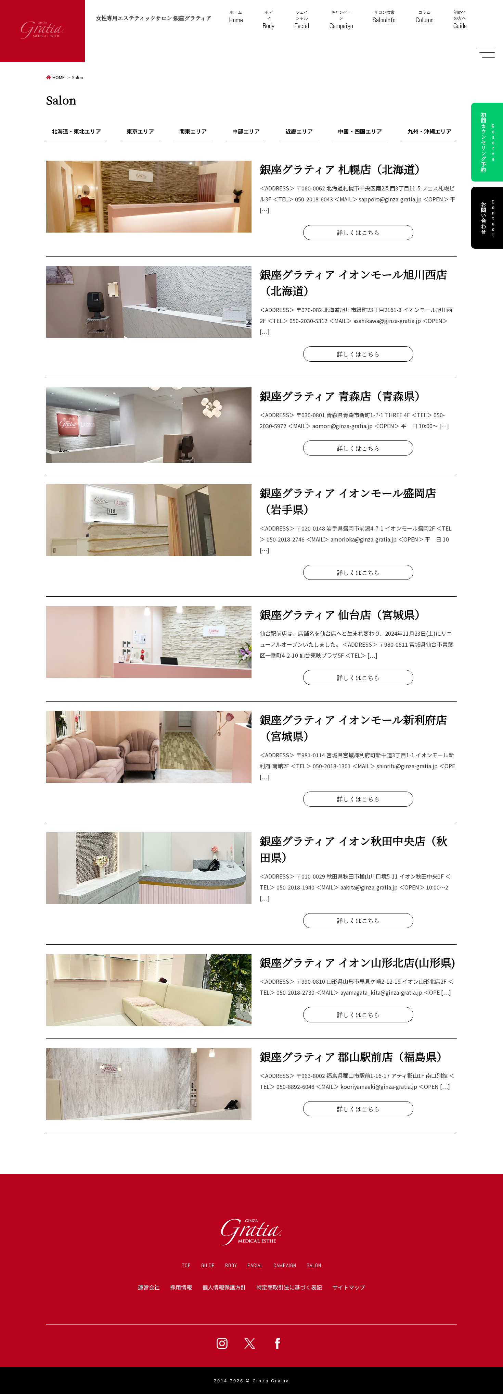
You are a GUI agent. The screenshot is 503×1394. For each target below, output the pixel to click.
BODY (231, 1265)
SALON (314, 1265)
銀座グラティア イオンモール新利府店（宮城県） (353, 727)
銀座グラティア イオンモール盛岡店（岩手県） (348, 501)
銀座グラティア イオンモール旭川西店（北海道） (353, 282)
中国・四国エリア (360, 131)
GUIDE (208, 1265)
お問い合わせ (487, 218)
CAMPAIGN (284, 1265)
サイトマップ (348, 1287)
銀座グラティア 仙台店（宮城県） (343, 614)
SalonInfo (384, 17)
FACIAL (255, 1265)
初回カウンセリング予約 (487, 142)
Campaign (341, 20)
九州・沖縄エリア (429, 131)
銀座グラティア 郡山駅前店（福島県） (354, 1056)
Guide (460, 20)
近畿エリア (299, 131)
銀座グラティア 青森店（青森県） (343, 395)
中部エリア (246, 131)
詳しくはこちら (358, 232)
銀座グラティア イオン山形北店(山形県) (357, 962)
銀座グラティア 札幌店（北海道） (343, 169)
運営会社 (149, 1287)
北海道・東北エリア (76, 131)
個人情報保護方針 (224, 1287)
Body (268, 20)
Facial (301, 20)
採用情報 (181, 1287)
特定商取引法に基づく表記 (289, 1287)
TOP (186, 1265)
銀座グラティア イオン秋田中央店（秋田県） (353, 849)
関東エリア (193, 131)
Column (424, 17)
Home (236, 17)
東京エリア (140, 131)
